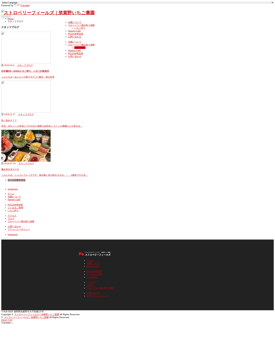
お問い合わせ (74, 37)
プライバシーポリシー (19, 229)
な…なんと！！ (9, 120)
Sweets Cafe (74, 31)
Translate (25, 5)
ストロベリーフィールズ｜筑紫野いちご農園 (36, 314)
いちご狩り (79, 28)
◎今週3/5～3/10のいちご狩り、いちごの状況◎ (25, 71)
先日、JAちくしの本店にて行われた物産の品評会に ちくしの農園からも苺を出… (41, 126)
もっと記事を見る (16, 180)
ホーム (11, 194)
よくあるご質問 (15, 207)
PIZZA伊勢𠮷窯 (75, 34)
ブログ (11, 218)
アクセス (12, 215)
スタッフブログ (25, 65)
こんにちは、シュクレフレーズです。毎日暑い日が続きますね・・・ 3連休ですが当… (44, 175)
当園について (74, 22)
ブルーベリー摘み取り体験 (81, 25)
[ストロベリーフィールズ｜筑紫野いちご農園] (48, 12)
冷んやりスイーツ (10, 169)
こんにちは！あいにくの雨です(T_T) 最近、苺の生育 (27, 77)
